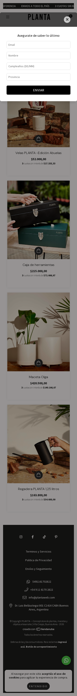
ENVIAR (38, 90)
